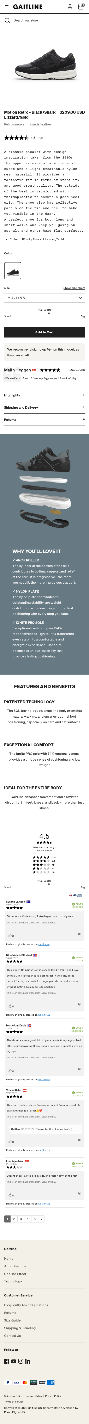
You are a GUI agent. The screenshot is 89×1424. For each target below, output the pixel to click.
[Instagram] (20, 1361)
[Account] (70, 5)
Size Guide (12, 1320)
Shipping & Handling (20, 1328)
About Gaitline (15, 1266)
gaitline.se (43, 944)
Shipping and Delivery (21, 407)
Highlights (12, 395)
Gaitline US (35, 1408)
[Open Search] (7, 20)
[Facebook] (6, 1361)
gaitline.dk (44, 1150)
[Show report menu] (79, 935)
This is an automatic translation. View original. (31, 922)
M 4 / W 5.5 (16, 298)
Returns (10, 419)
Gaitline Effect (15, 1273)
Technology (13, 1281)
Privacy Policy (53, 1396)
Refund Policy (34, 1396)
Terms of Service (13, 1401)
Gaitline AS (44, 1014)
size (7, 288)
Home (9, 1258)
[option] (45, 59)
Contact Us (12, 1335)
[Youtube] (13, 1361)
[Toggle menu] (6, 6)
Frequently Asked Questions (26, 1305)
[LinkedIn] (27, 1361)
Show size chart (74, 288)
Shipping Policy (13, 1396)
